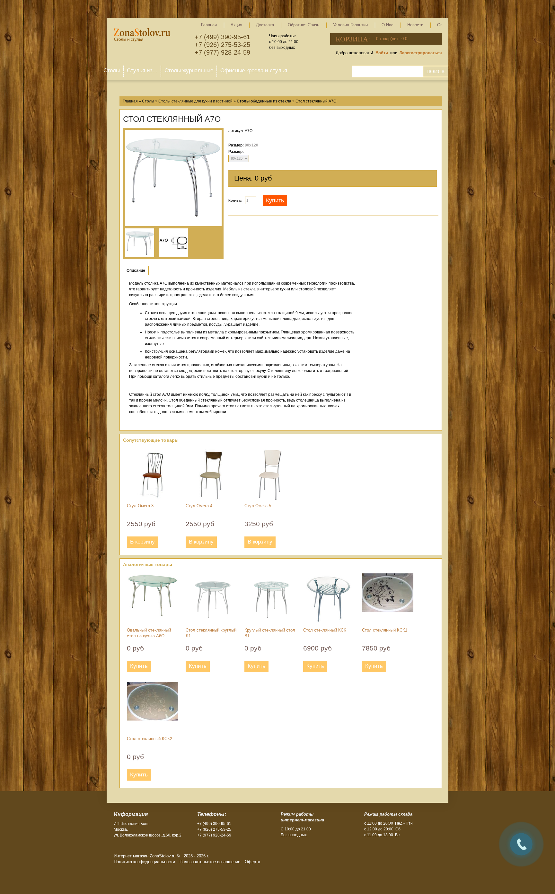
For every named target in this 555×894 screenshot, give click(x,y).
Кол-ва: (235, 200)
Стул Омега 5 (257, 505)
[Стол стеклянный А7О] (173, 178)
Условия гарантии (350, 24)
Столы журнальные (188, 70)
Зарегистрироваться (421, 52)
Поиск (435, 71)
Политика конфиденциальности (144, 861)
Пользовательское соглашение (210, 861)
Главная (209, 24)
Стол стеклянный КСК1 (384, 630)
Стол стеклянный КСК (324, 630)
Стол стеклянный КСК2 (149, 738)
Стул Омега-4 (199, 505)
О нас (387, 24)
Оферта (252, 861)
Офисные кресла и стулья (253, 70)
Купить (275, 200)
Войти (381, 52)
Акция (236, 24)
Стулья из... (142, 70)
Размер (235, 151)
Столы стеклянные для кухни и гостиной (195, 101)
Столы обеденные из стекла (264, 101)
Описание (136, 270)
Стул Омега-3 (140, 505)
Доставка (265, 24)
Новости (415, 24)
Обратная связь (303, 24)
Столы (111, 70)
